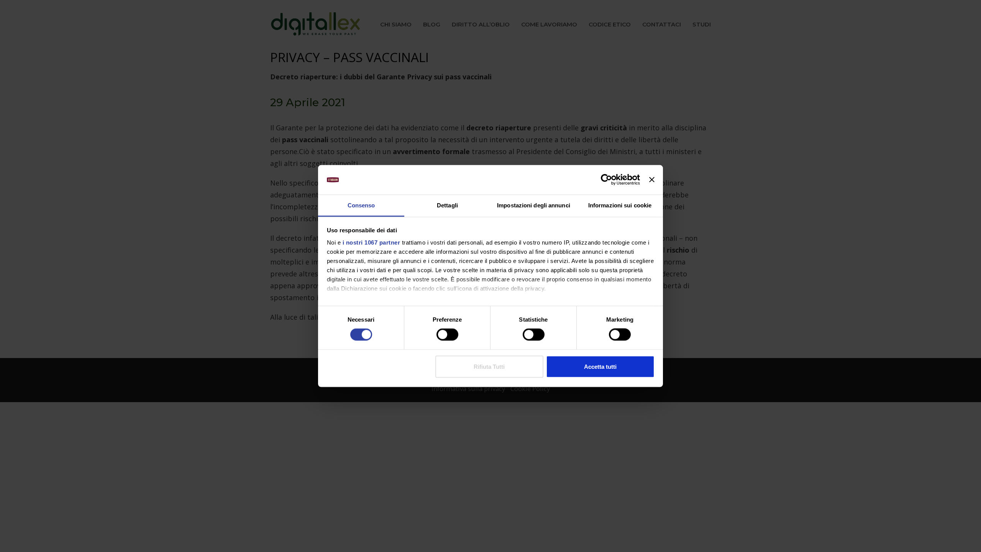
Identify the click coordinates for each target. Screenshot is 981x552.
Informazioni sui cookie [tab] (619, 205)
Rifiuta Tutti (489, 366)
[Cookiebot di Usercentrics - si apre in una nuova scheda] (606, 180)
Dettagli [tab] (447, 205)
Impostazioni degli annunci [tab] (533, 205)
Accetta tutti (600, 366)
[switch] (447, 335)
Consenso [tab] (361, 205)
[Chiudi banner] (652, 179)
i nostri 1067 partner (371, 242)
